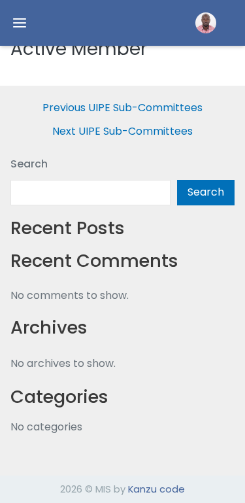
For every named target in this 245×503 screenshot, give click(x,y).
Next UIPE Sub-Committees (122, 131)
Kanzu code (156, 489)
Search (29, 163)
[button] (206, 22)
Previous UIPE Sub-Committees (122, 108)
